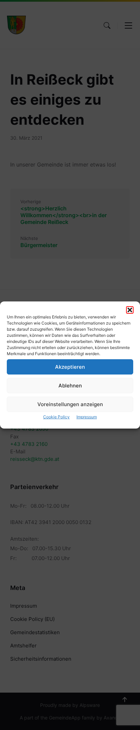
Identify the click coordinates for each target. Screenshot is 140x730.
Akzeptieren (70, 367)
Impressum (86, 416)
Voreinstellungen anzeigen (70, 404)
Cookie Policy (56, 416)
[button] (129, 310)
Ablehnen (70, 385)
